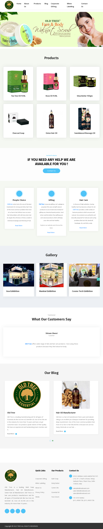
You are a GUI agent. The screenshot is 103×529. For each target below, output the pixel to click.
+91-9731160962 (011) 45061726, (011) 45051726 (83, 499)
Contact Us (84, 5)
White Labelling (70, 5)
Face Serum (55, 497)
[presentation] (4, 279)
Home (19, 4)
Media (37, 497)
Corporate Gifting (55, 5)
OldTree (76, 210)
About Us (26, 5)
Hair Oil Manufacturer (66, 413)
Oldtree (10, 204)
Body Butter (55, 483)
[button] (50, 441)
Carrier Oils (55, 488)
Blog (46, 4)
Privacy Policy (39, 492)
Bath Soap (55, 479)
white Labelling (40, 483)
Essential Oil (55, 492)
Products (37, 4)
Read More (18, 225)
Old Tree (41, 204)
